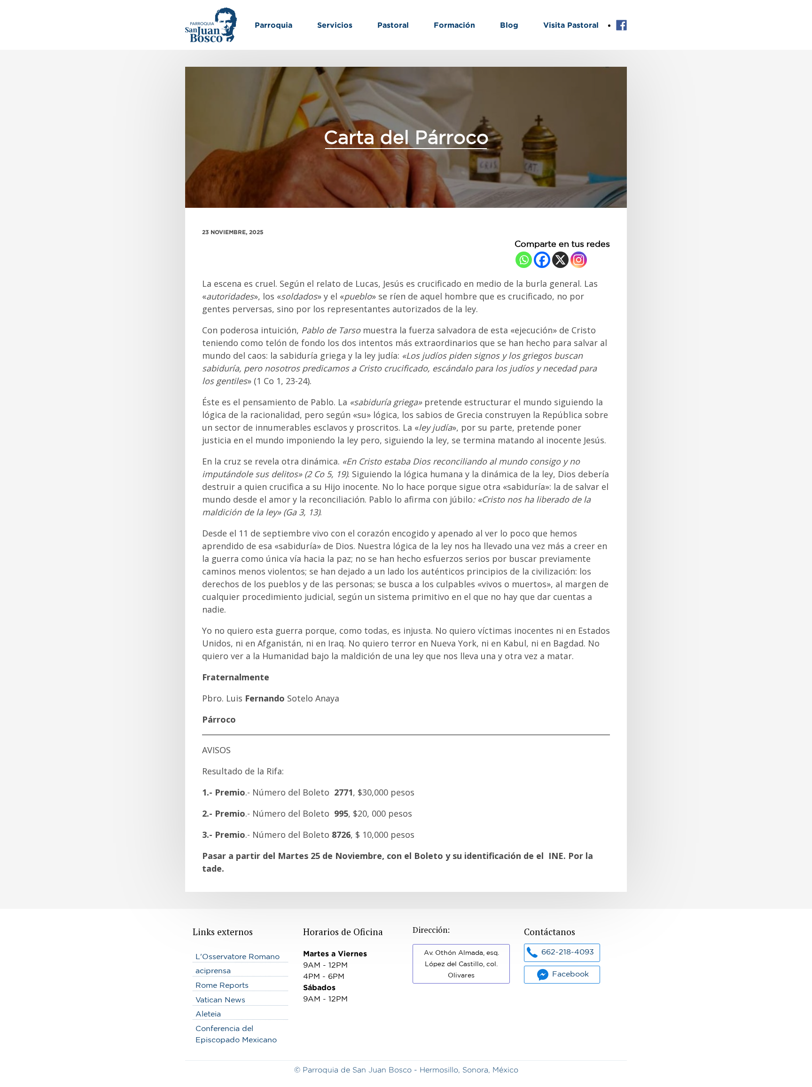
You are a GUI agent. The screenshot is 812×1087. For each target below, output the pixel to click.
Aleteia (208, 1013)
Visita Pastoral (571, 25)
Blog (509, 25)
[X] (560, 260)
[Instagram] (578, 260)
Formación (454, 25)
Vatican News (220, 999)
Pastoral (393, 25)
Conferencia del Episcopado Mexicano (236, 1034)
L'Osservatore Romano (237, 956)
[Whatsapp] (523, 260)
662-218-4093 (567, 951)
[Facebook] (542, 260)
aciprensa (213, 970)
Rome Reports (222, 985)
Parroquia (273, 25)
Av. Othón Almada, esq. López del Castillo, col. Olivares (461, 964)
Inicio (195, 13)
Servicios (334, 25)
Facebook (621, 25)
